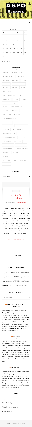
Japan (7, 114)
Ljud (6, 129)
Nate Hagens (9, 133)
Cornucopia (18, 84)
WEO (6, 164)
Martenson (18, 129)
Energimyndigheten (12, 95)
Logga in (5, 399)
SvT (15, 152)
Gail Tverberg (10, 103)
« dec (4, 61)
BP (24, 80)
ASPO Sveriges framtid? (22, 272)
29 (22, 53)
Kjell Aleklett (10, 118)
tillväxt (8, 156)
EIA (23, 87)
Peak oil (8, 145)
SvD (6, 152)
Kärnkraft (21, 126)
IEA (6, 110)
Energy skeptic (17, 367)
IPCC (15, 110)
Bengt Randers (21, 202)
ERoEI (6, 99)
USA (23, 160)
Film (25, 99)
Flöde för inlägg (7, 403)
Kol (18, 122)
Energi (7, 91)
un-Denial (17, 337)
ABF (6, 72)
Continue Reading (16, 239)
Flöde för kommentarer (10, 407)
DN (5, 87)
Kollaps (7, 126)
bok (15, 80)
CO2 (6, 84)
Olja (17, 141)
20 (14, 49)
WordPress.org (7, 411)
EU (16, 99)
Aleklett (17, 72)
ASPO (20, 76)
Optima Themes (21, 423)
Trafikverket (10, 160)
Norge (7, 141)
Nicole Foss (9, 137)
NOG (22, 137)
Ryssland (22, 148)
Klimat (7, 122)
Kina (17, 114)
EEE (14, 87)
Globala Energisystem (13, 106)
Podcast (21, 145)
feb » (8, 61)
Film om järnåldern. (16, 196)
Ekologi (16, 190)
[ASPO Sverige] (16, 8)
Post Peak (8, 148)
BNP (6, 80)
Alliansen (8, 76)
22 (21, 49)
